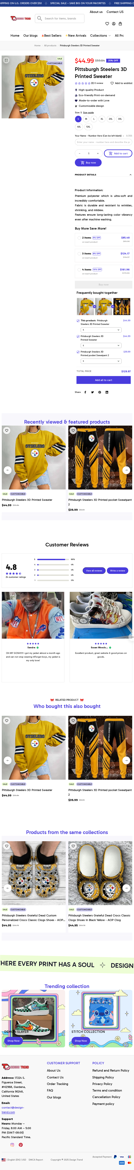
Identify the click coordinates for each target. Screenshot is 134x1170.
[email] (16, 1110)
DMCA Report (36, 1159)
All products (50, 45)
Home (37, 45)
